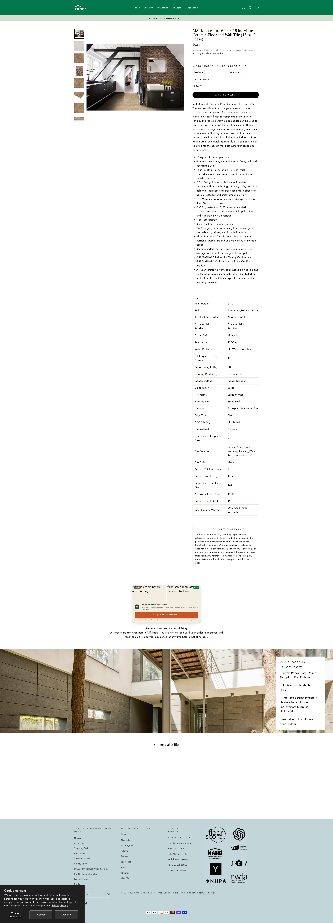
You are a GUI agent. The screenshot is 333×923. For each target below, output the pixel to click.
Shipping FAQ (81, 848)
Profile (77, 884)
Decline (66, 914)
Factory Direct (81, 879)
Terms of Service (82, 858)
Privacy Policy (60, 905)
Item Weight (202, 79)
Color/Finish (238, 66)
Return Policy (80, 853)
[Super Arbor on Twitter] (85, 903)
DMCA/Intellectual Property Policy (91, 868)
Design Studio (191, 8)
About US (79, 843)
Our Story (148, 8)
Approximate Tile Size (209, 66)
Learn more (248, 50)
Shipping (197, 53)
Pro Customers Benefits (85, 874)
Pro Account (162, 8)
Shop (137, 8)
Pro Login (176, 8)
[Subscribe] (108, 894)
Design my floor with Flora (166, 615)
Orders (77, 837)
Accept (41, 914)
